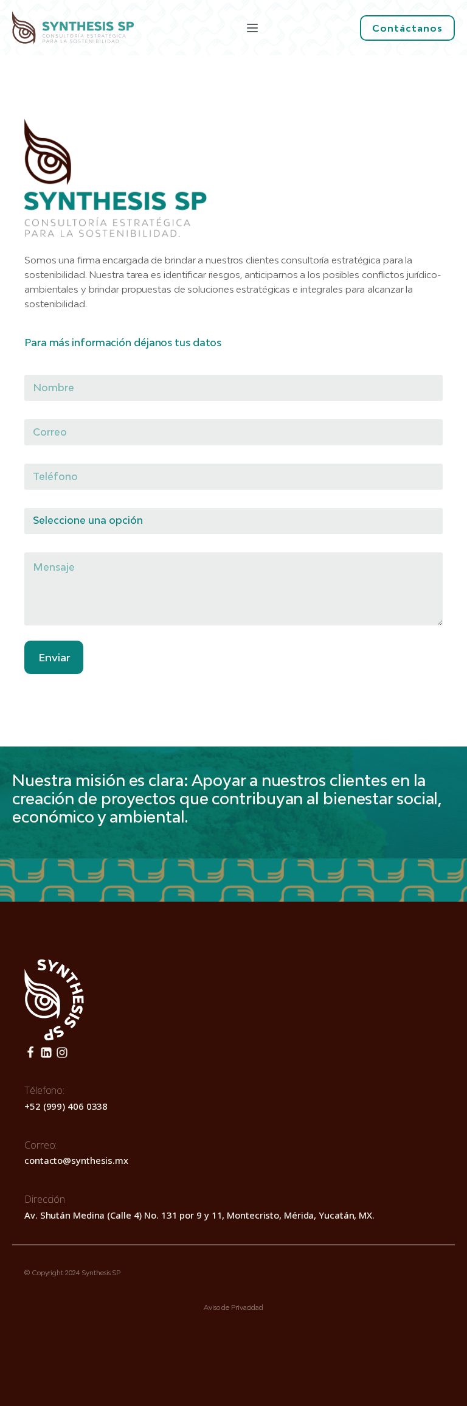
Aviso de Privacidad (233, 1307)
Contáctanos (407, 28)
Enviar (54, 657)
